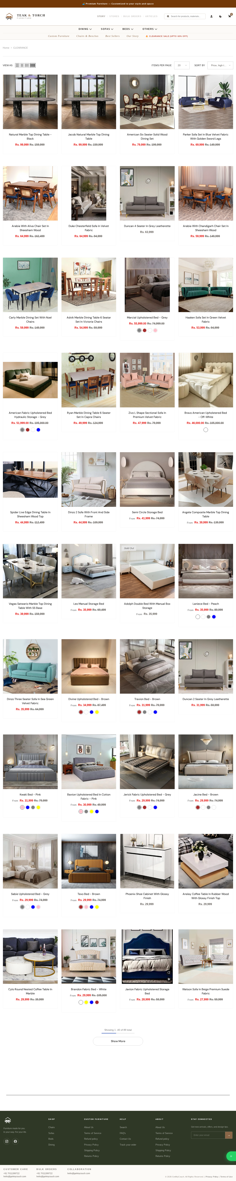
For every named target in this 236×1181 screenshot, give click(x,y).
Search (123, 1127)
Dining (51, 1145)
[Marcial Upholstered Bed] (147, 285)
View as (7, 65)
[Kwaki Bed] (30, 761)
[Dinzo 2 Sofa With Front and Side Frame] (89, 479)
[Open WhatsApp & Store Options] (231, 1156)
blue (38, 430)
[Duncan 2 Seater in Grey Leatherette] (205, 666)
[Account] (211, 16)
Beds (51, 1139)
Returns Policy (91, 1156)
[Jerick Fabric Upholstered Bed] (147, 761)
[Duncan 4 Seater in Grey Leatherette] (147, 193)
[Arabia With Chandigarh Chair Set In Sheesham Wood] (205, 193)
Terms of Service (92, 1133)
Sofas (51, 1133)
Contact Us (125, 1139)
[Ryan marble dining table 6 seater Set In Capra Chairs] (89, 380)
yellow (97, 712)
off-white (33, 430)
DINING (83, 29)
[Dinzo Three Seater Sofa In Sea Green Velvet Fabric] (30, 666)
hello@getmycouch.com (14, 1176)
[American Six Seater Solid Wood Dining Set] (147, 102)
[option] (118, 4)
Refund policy (91, 1139)
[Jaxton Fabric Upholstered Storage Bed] (147, 956)
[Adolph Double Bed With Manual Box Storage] (147, 571)
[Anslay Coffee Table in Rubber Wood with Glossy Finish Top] (205, 861)
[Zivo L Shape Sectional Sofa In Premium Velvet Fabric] (147, 380)
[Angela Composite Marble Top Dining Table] (205, 479)
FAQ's (123, 1133)
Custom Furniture (58, 36)
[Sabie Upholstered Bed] (30, 861)
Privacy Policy (91, 1145)
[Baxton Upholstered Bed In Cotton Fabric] (89, 761)
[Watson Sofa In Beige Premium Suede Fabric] (205, 956)
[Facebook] (15, 1141)
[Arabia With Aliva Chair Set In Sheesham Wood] (30, 193)
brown (144, 330)
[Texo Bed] (89, 861)
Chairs (51, 1127)
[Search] (168, 16)
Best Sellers (112, 36)
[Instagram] (6, 1141)
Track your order (128, 1145)
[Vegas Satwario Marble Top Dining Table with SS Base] (30, 571)
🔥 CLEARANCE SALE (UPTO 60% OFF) (167, 36)
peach (198, 617)
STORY (101, 16)
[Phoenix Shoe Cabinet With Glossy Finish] (147, 861)
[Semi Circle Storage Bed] (147, 479)
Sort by (199, 65)
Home (6, 47)
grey (139, 330)
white (150, 330)
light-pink (155, 330)
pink (22, 807)
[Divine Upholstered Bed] (89, 666)
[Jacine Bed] (205, 761)
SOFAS (105, 29)
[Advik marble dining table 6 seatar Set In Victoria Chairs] (89, 285)
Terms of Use (226, 1177)
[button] (17, 65)
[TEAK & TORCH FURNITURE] (7, 1120)
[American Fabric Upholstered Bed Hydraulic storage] (30, 380)
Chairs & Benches (87, 36)
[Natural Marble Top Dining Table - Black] (30, 102)
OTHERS (148, 29)
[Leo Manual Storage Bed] (89, 571)
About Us (88, 1127)
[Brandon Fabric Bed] (89, 956)
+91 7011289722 (11, 1173)
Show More (118, 1041)
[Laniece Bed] (205, 571)
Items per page (162, 65)
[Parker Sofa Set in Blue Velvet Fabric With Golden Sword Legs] (205, 102)
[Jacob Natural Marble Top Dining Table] (89, 102)
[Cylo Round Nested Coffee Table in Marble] (30, 956)
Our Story (133, 36)
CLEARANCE (20, 47)
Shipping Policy (92, 1150)
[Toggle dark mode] (220, 16)
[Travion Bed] (147, 666)
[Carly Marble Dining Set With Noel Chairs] (30, 285)
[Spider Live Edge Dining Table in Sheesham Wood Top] (30, 479)
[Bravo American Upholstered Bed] (205, 380)
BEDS (126, 29)
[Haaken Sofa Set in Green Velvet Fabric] (205, 285)
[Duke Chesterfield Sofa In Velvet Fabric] (89, 193)
